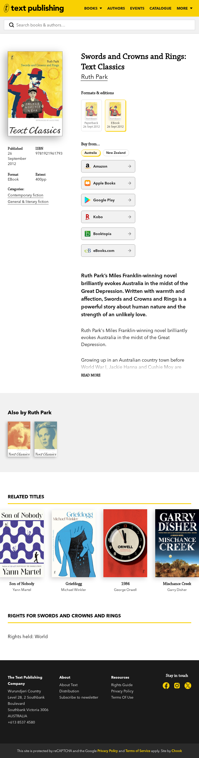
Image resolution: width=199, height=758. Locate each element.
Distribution (69, 691)
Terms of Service (137, 751)
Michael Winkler (73, 590)
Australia (90, 153)
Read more (91, 375)
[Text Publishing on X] (187, 685)
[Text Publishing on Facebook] (166, 685)
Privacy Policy (122, 691)
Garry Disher (177, 590)
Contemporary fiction (25, 195)
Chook (177, 751)
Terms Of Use (122, 697)
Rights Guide (122, 685)
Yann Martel (22, 590)
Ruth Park (94, 76)
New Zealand (116, 153)
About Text (68, 685)
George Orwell (125, 590)
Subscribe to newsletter (78, 697)
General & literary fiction (28, 201)
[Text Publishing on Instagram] (177, 685)
